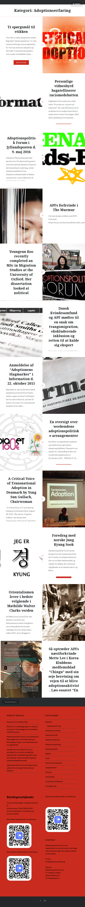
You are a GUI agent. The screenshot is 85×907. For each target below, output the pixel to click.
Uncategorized (50, 786)
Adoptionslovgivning (53, 744)
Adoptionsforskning (52, 731)
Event (47, 758)
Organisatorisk (51, 768)
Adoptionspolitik (51, 749)
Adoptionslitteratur (52, 740)
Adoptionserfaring (54, 726)
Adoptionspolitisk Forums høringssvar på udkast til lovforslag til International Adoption (22, 768)
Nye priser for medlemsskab (17, 722)
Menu (77, 4)
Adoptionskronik (51, 735)
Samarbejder (50, 777)
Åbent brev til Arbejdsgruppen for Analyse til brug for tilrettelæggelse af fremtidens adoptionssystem (22, 729)
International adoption (53, 763)
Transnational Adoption (54, 781)
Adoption (48, 722)
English (48, 754)
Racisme (48, 772)
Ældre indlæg (10, 702)
